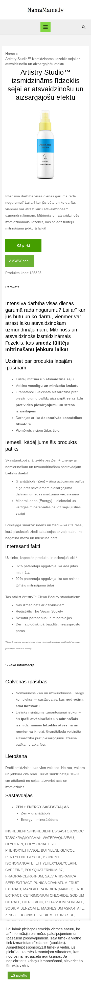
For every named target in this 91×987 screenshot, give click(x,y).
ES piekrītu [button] (19, 975)
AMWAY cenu (20, 261)
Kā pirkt (23, 245)
